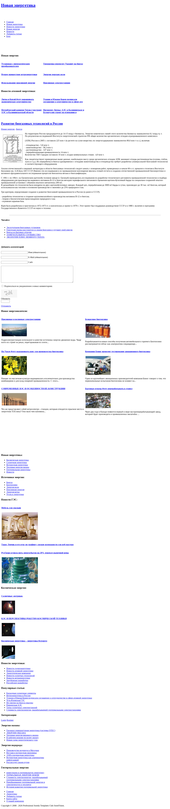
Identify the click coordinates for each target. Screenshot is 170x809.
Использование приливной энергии (18, 83)
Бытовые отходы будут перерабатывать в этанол (108, 388)
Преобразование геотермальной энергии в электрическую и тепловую (25, 783)
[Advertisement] (138, 15)
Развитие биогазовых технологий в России (32, 123)
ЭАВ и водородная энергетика (20, 755)
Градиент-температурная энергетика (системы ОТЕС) (30, 730)
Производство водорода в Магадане (22, 750)
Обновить (5, 299)
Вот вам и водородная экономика (21, 753)
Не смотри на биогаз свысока (19, 703)
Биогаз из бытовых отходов (19, 232)
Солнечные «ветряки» (12, 596)
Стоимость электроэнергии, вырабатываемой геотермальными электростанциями (43, 710)
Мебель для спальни (11, 508)
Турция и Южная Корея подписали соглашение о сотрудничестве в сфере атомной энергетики (49, 698)
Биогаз (19, 129)
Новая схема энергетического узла (22, 740)
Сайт (30, 262)
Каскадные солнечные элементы (21, 693)
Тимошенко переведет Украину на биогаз (63, 64)
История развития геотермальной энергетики (27, 787)
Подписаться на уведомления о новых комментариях (28, 286)
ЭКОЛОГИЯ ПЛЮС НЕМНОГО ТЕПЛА (25, 237)
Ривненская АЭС (14, 705)
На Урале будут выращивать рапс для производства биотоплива (32, 351)
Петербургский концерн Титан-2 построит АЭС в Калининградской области (21, 111)
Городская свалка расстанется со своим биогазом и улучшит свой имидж (40, 230)
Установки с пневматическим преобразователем (15, 65)
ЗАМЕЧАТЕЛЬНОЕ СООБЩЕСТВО (24, 235)
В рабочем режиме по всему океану (22, 737)
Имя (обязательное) (37, 252)
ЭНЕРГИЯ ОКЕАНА (16, 733)
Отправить (6, 306)
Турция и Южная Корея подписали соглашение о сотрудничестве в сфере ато (63, 100)
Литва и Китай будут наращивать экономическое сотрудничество (17, 100)
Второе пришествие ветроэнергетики (19, 74)
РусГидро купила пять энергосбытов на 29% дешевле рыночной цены (35, 553)
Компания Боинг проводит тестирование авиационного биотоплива (117, 351)
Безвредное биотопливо (96, 319)
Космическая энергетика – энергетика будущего (24, 641)
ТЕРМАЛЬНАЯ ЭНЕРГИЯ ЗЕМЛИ (22, 775)
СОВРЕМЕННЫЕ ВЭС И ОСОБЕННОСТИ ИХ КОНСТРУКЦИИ (33, 388)
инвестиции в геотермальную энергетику (25, 772)
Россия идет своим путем (17, 762)
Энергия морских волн (54, 74)
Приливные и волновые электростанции (21, 319)
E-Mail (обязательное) (38, 257)
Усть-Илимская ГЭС (15, 700)
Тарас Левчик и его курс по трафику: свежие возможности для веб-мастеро (37, 544)
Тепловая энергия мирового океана (22, 735)
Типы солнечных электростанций (21, 707)
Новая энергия (8, 129)
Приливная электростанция (56, 83)
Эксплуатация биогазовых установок (23, 227)
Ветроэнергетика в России (18, 695)
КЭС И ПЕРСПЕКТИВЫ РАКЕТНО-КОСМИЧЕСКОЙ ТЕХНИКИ (34, 618)
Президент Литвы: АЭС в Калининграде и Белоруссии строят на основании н (63, 111)
